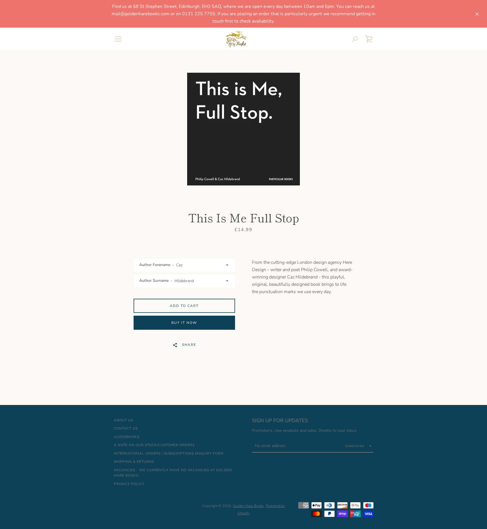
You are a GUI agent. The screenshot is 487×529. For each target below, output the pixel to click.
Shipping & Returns (134, 461)
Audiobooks (126, 437)
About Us (123, 420)
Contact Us (126, 428)
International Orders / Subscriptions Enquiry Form (168, 453)
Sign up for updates (280, 420)
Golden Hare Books (248, 505)
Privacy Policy (129, 484)
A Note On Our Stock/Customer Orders (154, 445)
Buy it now (184, 322)
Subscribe (356, 446)
